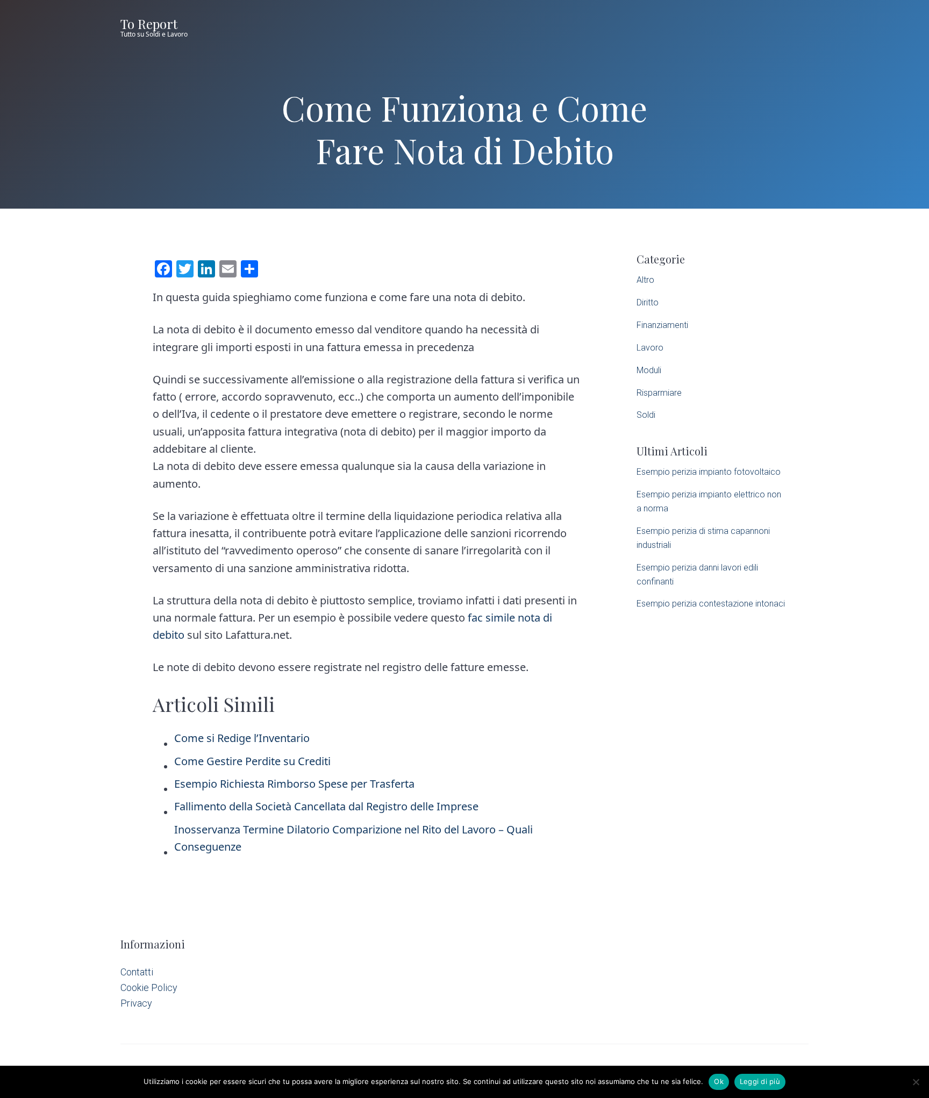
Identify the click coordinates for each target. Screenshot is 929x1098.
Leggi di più (760, 1081)
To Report (148, 23)
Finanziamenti (662, 325)
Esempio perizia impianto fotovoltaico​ (709, 472)
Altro (645, 280)
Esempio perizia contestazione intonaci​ (711, 603)
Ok (719, 1081)
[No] (915, 1081)
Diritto (648, 302)
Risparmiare (659, 393)
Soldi (646, 415)
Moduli (649, 370)
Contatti (136, 972)
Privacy (136, 1003)
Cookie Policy (148, 987)
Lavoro (650, 348)
